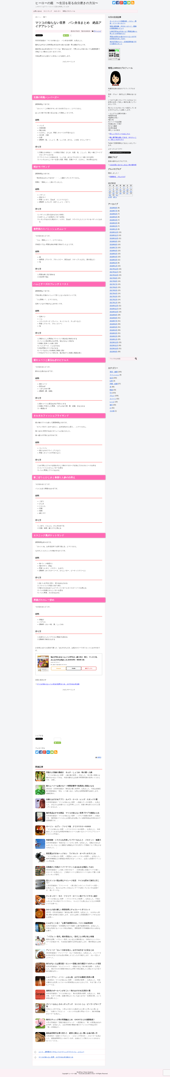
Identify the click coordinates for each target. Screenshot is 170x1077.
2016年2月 (113, 336)
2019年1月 (113, 229)
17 (117, 191)
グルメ (112, 396)
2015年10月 (114, 348)
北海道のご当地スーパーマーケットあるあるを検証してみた (70, 867)
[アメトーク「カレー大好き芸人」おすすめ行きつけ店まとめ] (40, 955)
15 (110, 191)
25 (120, 193)
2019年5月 (113, 217)
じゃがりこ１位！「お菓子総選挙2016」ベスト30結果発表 (69, 923)
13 (127, 189)
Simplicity (90, 1072)
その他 (112, 411)
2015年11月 (114, 345)
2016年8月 (113, 318)
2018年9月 (113, 241)
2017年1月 (113, 302)
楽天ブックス (88, 668)
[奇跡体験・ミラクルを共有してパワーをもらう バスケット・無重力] (40, 845)
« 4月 (110, 197)
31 (117, 195)
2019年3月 (113, 223)
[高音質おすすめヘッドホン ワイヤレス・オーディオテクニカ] (40, 858)
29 (110, 195)
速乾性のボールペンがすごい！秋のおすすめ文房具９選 (68, 991)
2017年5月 (113, 290)
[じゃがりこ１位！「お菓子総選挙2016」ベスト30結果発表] (40, 928)
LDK (111, 381)
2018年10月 (114, 238)
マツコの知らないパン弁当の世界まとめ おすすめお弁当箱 (58, 684)
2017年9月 (113, 278)
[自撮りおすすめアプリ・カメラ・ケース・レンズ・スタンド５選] (40, 804)
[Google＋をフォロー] (121, 3)
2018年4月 (113, 257)
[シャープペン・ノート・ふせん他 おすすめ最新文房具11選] (40, 982)
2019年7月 (113, 211)
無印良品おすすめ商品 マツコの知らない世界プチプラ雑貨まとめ (72, 813)
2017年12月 (114, 269)
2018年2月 (113, 263)
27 (127, 193)
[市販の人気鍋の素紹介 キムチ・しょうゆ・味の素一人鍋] (40, 777)
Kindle (73, 668)
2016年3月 (113, 333)
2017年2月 (113, 299)
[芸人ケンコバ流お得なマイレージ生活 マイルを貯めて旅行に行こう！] (40, 886)
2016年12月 (114, 306)
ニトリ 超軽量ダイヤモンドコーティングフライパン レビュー (61, 1052)
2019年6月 (113, 214)
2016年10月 (114, 312)
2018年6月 (113, 250)
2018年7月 (113, 247)
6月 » (115, 197)
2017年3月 (113, 296)
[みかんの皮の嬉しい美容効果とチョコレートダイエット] (40, 915)
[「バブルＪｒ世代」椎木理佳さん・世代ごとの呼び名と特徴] (40, 942)
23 (113, 193)
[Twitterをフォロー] (113, 3)
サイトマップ (48, 11)
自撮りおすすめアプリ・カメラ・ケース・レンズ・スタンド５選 (71, 799)
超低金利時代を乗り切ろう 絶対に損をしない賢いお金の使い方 (71, 1033)
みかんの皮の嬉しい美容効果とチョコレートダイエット (68, 910)
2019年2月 (113, 226)
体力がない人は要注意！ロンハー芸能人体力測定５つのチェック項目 (73, 964)
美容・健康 (114, 372)
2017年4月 (113, 293)
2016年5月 (113, 327)
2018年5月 (113, 254)
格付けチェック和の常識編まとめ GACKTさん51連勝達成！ (70, 1020)
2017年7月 (113, 284)
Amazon (58, 668)
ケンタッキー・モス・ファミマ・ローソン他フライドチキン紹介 (71, 896)
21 (131, 191)
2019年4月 (113, 220)
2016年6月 (113, 324)
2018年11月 (114, 235)
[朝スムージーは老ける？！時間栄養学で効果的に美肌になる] (40, 791)
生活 (111, 378)
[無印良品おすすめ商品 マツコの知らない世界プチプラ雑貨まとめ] (40, 818)
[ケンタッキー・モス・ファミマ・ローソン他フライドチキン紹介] (40, 901)
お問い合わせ (37, 11)
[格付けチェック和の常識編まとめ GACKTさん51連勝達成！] (40, 1025)
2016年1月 (113, 339)
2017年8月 (113, 281)
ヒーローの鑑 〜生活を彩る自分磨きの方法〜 (66, 3)
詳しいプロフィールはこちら (120, 134)
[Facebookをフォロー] (117, 3)
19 (124, 191)
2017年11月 (114, 272)
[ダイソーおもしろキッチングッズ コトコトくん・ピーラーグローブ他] (40, 1009)
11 (120, 189)
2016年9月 (113, 315)
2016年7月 (113, 321)
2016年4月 (113, 330)
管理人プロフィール (69, 11)
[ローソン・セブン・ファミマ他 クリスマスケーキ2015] (40, 831)
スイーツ (113, 399)
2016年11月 (114, 309)
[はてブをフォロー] (125, 3)
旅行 (111, 405)
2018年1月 (113, 266)
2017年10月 (114, 275)
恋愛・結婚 (114, 384)
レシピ (98, 31)
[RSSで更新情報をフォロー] (132, 3)
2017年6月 (113, 287)
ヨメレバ (58, 662)
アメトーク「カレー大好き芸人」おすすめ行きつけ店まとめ (70, 950)
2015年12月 (114, 342)
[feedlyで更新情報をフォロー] (128, 3)
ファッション (114, 375)
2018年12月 (114, 232)
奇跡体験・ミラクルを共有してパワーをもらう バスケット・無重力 (73, 840)
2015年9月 (113, 351)
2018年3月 (113, 260)
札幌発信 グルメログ (117, 177)
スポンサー (57, 11)
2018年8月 (113, 244)
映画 (111, 390)
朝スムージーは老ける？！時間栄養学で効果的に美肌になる (70, 786)
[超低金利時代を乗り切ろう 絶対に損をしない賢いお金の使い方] (40, 1038)
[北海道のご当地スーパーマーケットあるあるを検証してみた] (40, 872)
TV (95, 31)
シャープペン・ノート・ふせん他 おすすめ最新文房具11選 (71, 977)
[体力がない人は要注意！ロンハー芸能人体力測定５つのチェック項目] (40, 969)
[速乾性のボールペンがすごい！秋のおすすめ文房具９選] (40, 996)
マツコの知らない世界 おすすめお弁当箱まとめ (56, 1057)
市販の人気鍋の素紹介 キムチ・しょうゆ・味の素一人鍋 (69, 772)
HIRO (99, 757)
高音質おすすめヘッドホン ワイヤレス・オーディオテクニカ (71, 853)
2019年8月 (113, 208)
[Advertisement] (68, 77)
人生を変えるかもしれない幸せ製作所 (123, 165)
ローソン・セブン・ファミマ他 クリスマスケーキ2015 (68, 826)
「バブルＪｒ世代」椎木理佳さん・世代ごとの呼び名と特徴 (70, 937)
